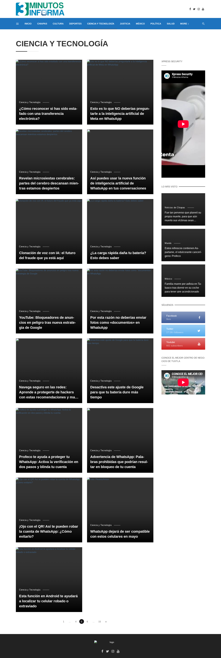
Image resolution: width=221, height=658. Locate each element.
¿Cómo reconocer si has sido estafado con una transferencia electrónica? (48, 114)
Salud (171, 23)
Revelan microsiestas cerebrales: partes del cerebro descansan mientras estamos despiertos (49, 183)
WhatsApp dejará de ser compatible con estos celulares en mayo (120, 533)
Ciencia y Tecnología (100, 23)
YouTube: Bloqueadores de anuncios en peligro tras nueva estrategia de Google (47, 322)
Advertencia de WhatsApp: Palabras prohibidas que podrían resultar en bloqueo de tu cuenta (119, 462)
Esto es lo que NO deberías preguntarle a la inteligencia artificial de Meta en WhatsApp (119, 114)
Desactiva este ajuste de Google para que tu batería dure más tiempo (117, 392)
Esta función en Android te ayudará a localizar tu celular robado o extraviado (48, 601)
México (140, 23)
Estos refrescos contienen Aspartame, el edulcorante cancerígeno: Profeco (183, 252)
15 (99, 621)
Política (155, 23)
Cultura (58, 23)
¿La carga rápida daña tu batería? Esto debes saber (118, 255)
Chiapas (42, 23)
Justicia (125, 23)
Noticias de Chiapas (175, 207)
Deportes (75, 23)
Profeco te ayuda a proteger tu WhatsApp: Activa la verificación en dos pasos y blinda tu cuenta (48, 462)
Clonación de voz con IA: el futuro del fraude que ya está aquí (47, 255)
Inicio (28, 23)
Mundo (168, 243)
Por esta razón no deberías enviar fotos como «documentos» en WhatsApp (118, 322)
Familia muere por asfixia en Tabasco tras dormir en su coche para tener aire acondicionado (183, 287)
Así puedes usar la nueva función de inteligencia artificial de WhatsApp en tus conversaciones (118, 183)
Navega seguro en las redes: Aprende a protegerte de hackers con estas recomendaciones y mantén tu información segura (48, 392)
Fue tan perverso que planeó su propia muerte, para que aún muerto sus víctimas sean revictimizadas (183, 216)
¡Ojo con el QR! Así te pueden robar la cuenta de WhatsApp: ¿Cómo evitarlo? (48, 531)
